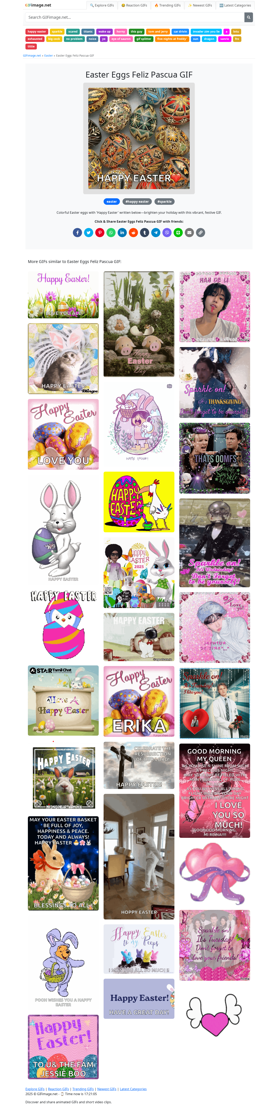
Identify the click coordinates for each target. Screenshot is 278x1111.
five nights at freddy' (172, 39)
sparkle (57, 31)
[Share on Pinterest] (99, 232)
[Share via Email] (189, 232)
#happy (36, 731)
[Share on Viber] (167, 232)
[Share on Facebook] (77, 232)
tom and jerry (158, 31)
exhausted (35, 39)
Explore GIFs (35, 1089)
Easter (48, 55)
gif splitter (144, 39)
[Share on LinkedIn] (122, 232)
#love (186, 819)
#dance (112, 908)
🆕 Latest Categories (235, 5)
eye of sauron (121, 39)
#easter (112, 372)
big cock (54, 39)
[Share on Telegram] (155, 232)
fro (237, 39)
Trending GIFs (83, 1089)
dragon (209, 39)
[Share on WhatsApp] (111, 232)
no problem (74, 39)
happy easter (37, 31)
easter (112, 201)
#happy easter (137, 201)
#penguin (38, 642)
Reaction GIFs (58, 1089)
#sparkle (165, 201)
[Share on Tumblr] (144, 232)
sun (195, 39)
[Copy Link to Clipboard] (200, 232)
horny (121, 31)
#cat (34, 389)
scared (73, 31)
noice (92, 39)
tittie (31, 46)
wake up (105, 31)
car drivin (180, 31)
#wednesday (191, 575)
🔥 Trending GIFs (167, 5)
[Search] (248, 17)
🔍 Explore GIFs (102, 5)
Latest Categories (133, 1089)
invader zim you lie (206, 31)
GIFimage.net (32, 55)
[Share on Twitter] (88, 232)
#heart (187, 826)
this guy (136, 31)
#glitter (188, 582)
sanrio (224, 39)
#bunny (36, 465)
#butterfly (189, 833)
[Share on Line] (178, 232)
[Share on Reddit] (133, 232)
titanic (88, 31)
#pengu (37, 649)
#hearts (188, 900)
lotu (236, 31)
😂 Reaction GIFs (134, 5)
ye (103, 39)
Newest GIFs (106, 1089)
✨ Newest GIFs (200, 5)
